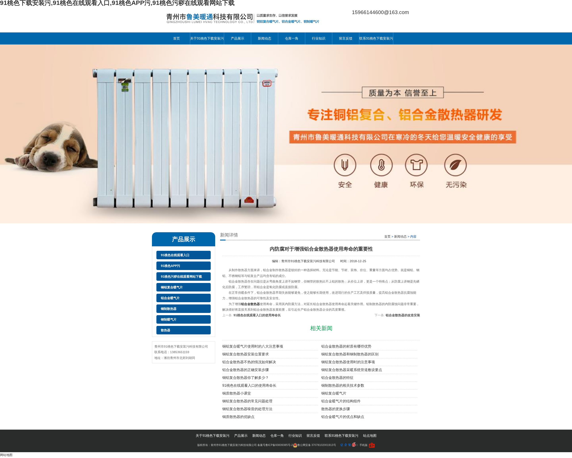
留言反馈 (345, 38)
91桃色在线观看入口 (175, 255)
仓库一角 (291, 38)
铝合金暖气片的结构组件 (341, 401)
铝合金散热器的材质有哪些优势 (346, 346)
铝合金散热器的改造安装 (403, 315)
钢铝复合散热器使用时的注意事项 (348, 362)
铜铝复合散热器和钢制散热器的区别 (350, 354)
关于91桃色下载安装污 (207, 38)
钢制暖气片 (169, 319)
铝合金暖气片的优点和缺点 (342, 417)
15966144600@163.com (380, 12)
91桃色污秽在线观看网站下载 (181, 276)
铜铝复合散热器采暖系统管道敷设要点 (351, 370)
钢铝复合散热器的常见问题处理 (247, 401)
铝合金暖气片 (170, 298)
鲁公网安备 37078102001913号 (316, 445)
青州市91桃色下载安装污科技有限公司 (308, 261)
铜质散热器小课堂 (236, 393)
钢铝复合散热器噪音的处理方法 (247, 409)
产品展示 (237, 38)
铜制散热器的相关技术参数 (342, 385)
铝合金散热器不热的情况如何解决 (249, 362)
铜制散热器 (169, 308)
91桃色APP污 (170, 266)
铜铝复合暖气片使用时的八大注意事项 (252, 346)
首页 (176, 38)
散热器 (165, 330)
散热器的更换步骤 (335, 409)
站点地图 (369, 435)
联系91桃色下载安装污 (376, 38)
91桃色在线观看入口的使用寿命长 (257, 315)
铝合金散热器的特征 (337, 378)
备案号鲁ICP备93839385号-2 (275, 445)
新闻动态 (264, 38)
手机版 (364, 445)
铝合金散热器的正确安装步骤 (245, 370)
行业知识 (318, 38)
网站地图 (6, 455)
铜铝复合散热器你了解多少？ (245, 378)
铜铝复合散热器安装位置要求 (245, 354)
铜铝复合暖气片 (172, 287)
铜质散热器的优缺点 (238, 417)
